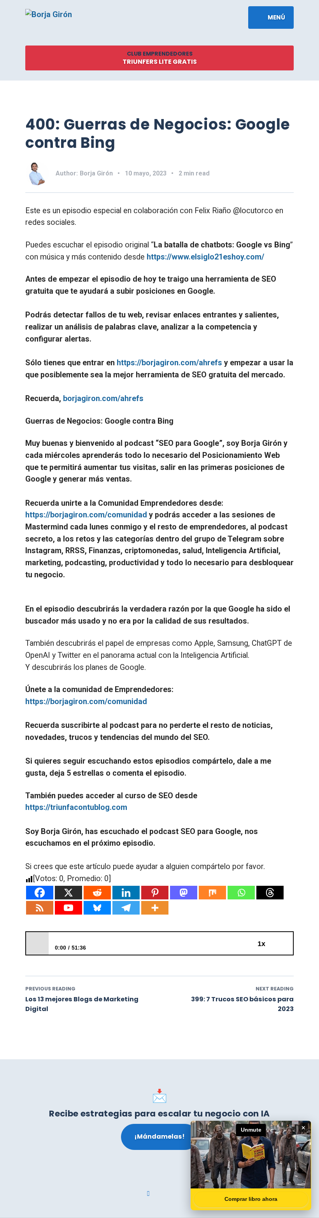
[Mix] (212, 892)
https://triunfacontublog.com (76, 807)
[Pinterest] (154, 892)
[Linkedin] (126, 892)
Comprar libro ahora (250, 1199)
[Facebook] (39, 892)
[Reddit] (97, 892)
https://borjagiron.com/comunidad (86, 514)
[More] (154, 908)
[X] (68, 892)
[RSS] (39, 908)
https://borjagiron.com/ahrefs (169, 362)
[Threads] (270, 892)
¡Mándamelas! (159, 1136)
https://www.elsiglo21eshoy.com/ (205, 256)
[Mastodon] (183, 892)
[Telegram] (126, 908)
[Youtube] (68, 908)
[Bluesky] (97, 908)
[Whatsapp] (241, 892)
